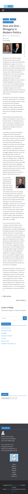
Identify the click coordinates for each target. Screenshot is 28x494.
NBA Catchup (7, 296)
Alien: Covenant (5, 341)
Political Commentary (8, 22)
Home (14, 464)
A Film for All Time (5, 328)
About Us (14, 466)
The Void (3, 338)
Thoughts (14, 474)
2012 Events (5, 19)
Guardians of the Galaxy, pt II (8, 343)
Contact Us (14, 476)
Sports (14, 472)
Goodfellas (4, 333)
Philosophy (12, 19)
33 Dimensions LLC (12, 448)
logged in (11, 310)
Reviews (14, 468)
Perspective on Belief (6, 336)
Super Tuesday (20, 300)
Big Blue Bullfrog (15, 35)
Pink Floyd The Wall (6, 330)
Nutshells (14, 470)
